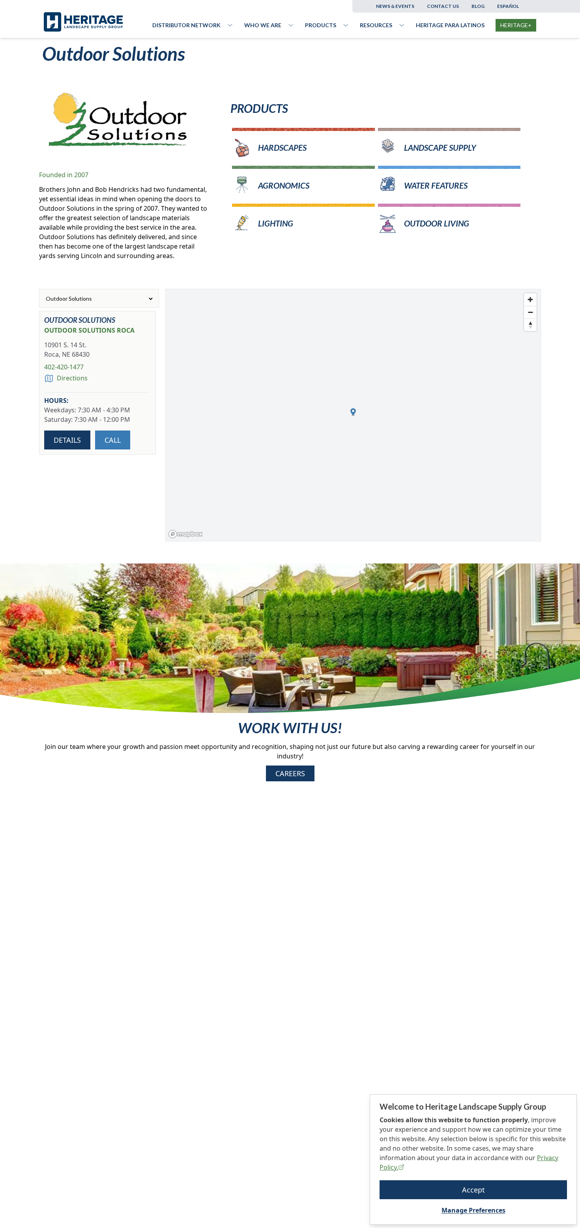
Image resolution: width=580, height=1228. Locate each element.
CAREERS (290, 773)
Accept (473, 1189)
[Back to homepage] (98, 22)
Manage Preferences (473, 1210)
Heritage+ (515, 25)
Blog (478, 6)
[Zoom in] (530, 299)
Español (508, 6)
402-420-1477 (64, 367)
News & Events (395, 6)
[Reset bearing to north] (530, 324)
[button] (353, 412)
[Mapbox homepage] (185, 534)
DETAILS (67, 440)
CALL (113, 440)
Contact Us (443, 6)
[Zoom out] (530, 312)
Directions (72, 378)
